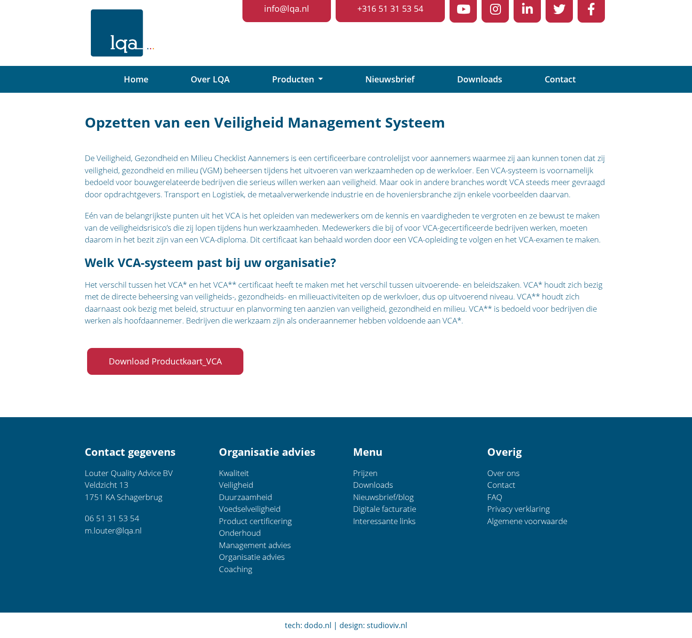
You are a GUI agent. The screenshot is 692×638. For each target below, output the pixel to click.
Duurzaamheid (245, 497)
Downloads (479, 79)
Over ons (503, 473)
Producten (294, 79)
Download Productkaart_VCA (165, 361)
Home (136, 79)
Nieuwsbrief (390, 79)
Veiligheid (236, 484)
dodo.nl (317, 625)
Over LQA (210, 79)
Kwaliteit (234, 473)
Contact (560, 79)
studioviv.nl (387, 625)
